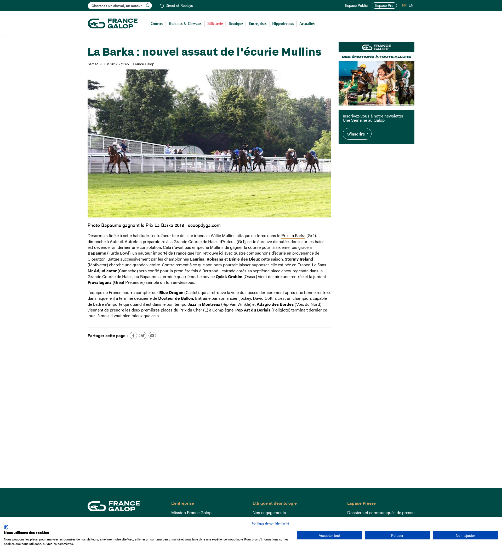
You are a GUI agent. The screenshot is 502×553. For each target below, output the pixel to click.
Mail (152, 335)
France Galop (125, 506)
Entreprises (257, 24)
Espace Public (356, 5)
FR (404, 5)
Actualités (307, 24)
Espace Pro (384, 5)
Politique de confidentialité (270, 523)
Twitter (142, 335)
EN (411, 5)
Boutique (236, 24)
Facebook (133, 335)
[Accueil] (113, 24)
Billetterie (215, 24)
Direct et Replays (179, 6)
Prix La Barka (293, 235)
